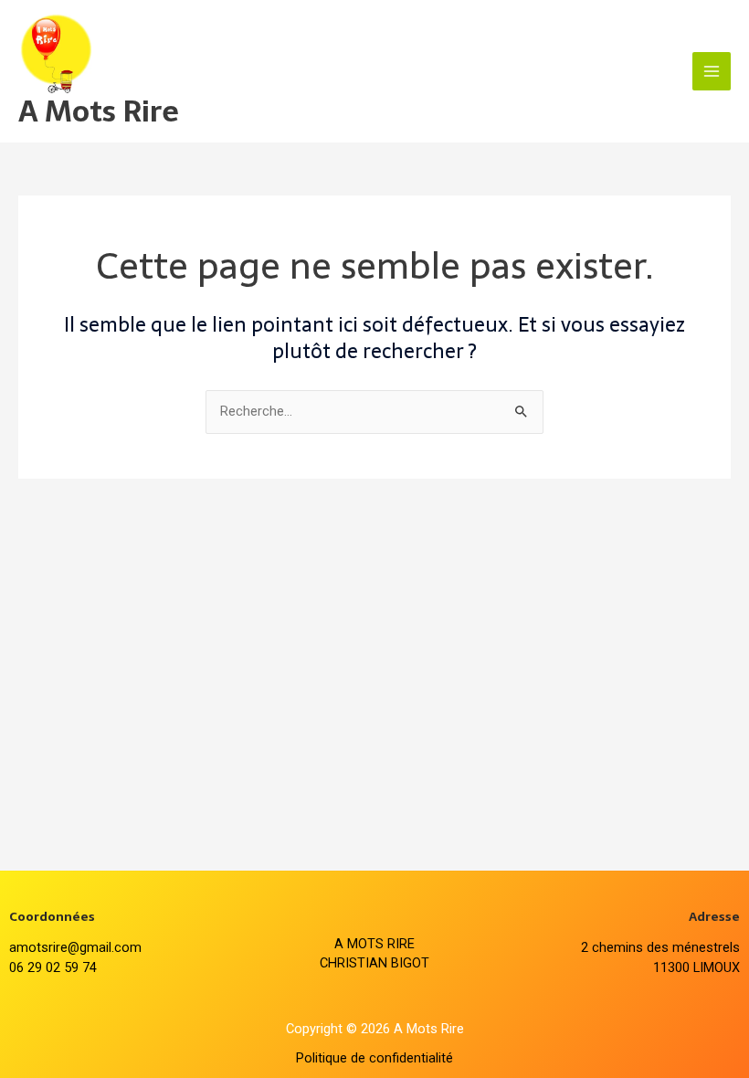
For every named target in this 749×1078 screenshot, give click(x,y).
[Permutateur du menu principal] (711, 71)
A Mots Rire (98, 111)
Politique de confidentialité (374, 1058)
